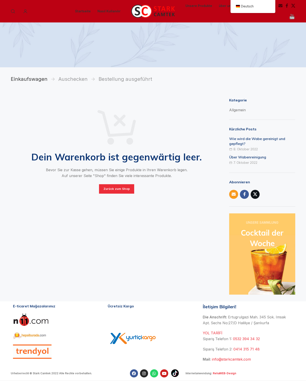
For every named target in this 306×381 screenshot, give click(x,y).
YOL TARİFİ (212, 333)
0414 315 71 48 (246, 349)
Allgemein (237, 110)
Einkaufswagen (29, 79)
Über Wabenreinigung (247, 157)
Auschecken (73, 79)
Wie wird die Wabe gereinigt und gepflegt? (257, 141)
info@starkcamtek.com (231, 359)
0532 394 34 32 (246, 339)
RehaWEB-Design (224, 373)
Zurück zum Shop (116, 188)
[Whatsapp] (154, 373)
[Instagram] (144, 373)
